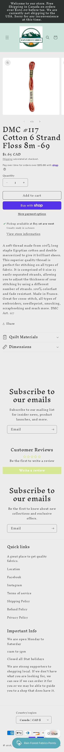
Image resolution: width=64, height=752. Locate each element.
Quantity (8, 175)
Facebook (14, 577)
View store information (23, 234)
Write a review (32, 470)
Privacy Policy (17, 617)
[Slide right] (40, 121)
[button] (7, 37)
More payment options (32, 214)
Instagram (14, 585)
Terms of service (19, 593)
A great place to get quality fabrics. (27, 558)
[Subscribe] (53, 429)
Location (13, 569)
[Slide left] (24, 121)
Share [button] (10, 323)
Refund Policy (17, 609)
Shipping (7, 159)
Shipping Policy (18, 601)
